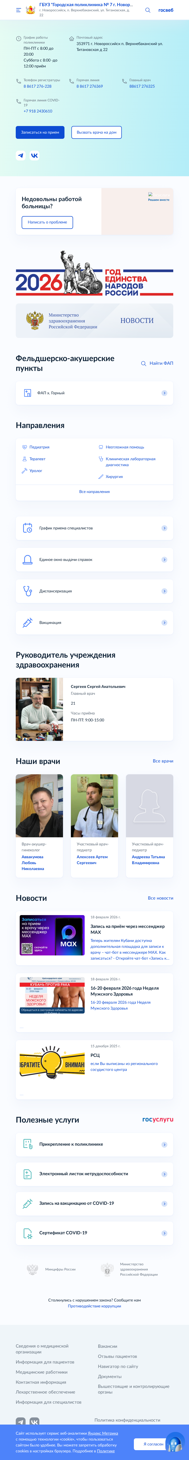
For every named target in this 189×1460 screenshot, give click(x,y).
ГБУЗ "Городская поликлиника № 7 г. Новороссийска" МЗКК (102, 5)
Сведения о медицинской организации (42, 1349)
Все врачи (163, 761)
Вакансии (107, 1346)
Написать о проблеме (47, 222)
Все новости (160, 898)
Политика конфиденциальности (127, 1420)
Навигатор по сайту (118, 1367)
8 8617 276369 (90, 86)
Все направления (94, 492)
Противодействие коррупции (94, 1306)
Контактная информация (41, 1382)
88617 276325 (142, 86)
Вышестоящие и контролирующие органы (134, 1389)
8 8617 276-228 (37, 86)
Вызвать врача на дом (96, 132)
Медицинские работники (41, 1372)
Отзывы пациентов (117, 1356)
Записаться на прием (40, 132)
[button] (148, 10)
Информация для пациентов (45, 1362)
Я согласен (153, 1444)
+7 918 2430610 (38, 111)
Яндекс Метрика (103, 1433)
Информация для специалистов (48, 1402)
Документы (110, 1377)
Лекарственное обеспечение (45, 1392)
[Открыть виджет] (175, 1442)
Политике (106, 1451)
